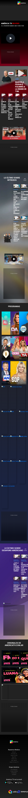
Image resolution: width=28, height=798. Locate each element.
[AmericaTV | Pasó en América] (10, 411)
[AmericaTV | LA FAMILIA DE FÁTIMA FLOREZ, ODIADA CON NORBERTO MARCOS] (3, 95)
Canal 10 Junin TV (14, 762)
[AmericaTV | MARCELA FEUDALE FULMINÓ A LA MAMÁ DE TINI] (21, 76)
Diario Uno (14, 758)
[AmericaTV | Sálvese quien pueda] (18, 362)
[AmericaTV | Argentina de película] (18, 436)
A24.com (14, 752)
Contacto (14, 774)
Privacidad (14, 772)
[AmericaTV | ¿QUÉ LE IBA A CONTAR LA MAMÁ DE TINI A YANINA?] (17, 556)
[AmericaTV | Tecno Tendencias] (18, 461)
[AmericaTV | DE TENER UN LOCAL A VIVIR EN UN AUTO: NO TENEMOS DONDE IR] (24, 578)
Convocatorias (14, 769)
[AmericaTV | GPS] (18, 411)
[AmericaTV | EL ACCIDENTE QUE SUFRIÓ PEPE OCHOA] (24, 95)
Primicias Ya (14, 753)
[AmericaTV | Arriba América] (10, 312)
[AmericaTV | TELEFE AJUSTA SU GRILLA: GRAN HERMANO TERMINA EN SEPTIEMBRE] (24, 218)
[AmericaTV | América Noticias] (10, 362)
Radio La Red (14, 755)
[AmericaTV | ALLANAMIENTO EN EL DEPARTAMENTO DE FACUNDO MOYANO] (24, 186)
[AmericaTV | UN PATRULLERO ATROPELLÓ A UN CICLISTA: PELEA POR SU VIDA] (24, 556)
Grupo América (14, 771)
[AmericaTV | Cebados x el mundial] (10, 486)
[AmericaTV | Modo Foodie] (10, 461)
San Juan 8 (14, 760)
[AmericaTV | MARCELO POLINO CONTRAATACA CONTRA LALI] (17, 578)
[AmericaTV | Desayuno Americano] (18, 312)
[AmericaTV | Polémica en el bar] (18, 387)
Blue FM (14, 757)
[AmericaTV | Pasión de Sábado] (10, 436)
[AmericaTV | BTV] (10, 387)
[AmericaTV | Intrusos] (10, 337)
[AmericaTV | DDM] (18, 337)
